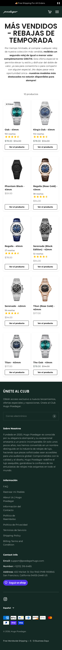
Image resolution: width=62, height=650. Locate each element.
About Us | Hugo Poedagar (12, 499)
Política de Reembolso (9, 517)
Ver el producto (16, 147)
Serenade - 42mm (15, 306)
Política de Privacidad (15, 524)
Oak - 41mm (12, 129)
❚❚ (58, 3)
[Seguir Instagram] (5, 599)
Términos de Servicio (14, 530)
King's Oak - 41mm (44, 129)
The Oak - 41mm (42, 362)
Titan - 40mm (13, 362)
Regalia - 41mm (14, 246)
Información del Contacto (12, 508)
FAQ (5, 486)
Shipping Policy (12, 535)
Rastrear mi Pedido (14, 491)
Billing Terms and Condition (13, 543)
